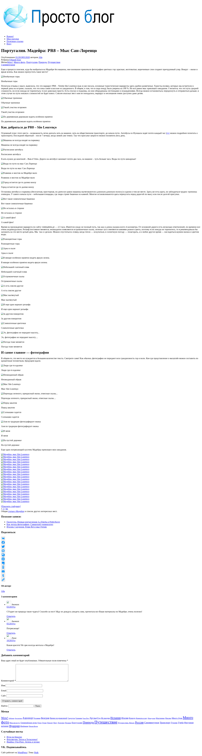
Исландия (105, 718)
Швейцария (24, 726)
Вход (9, 44)
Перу (55, 723)
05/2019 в (11, 624)
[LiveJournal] (101, 555)
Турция (174, 723)
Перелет (50, 723)
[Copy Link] (101, 580)
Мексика (168, 718)
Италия (124, 718)
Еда (99, 718)
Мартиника (160, 718)
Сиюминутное (151, 722)
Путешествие (54, 62)
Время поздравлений (58, 718)
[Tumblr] (101, 575)
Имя (3, 685)
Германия (78, 718)
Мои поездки (13, 39)
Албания (11, 718)
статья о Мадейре (16, 511)
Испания (115, 718)
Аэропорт (28, 718)
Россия (139, 722)
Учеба (181, 722)
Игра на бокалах (14, 737)
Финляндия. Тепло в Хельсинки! (22, 739)
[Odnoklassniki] (101, 567)
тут (168, 133)
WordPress (22, 752)
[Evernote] (101, 563)
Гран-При (86, 718)
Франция (14, 725)
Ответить (11, 616)
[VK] (101, 538)
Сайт (3, 696)
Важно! (10, 36)
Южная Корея (33, 726)
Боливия (37, 718)
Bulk (36, 752)
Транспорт (165, 722)
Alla (40, 57)
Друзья (93, 718)
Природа (42, 62)
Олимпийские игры (28, 723)
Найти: (4, 706)
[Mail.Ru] (101, 551)
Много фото (19, 62)
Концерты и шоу (141, 718)
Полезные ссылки (15, 41)
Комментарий (8, 681)
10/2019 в (11, 640)
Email (3, 690)
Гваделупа (71, 718)
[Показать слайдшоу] (11, 506)
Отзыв (44, 723)
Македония (151, 718)
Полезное (61, 723)
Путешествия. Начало (126, 723)
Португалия (31, 62)
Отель (39, 723)
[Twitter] (101, 547)
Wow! (10, 62)
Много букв (177, 718)
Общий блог (15, 60)
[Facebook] (101, 542)
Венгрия (45, 718)
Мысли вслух (15, 723)
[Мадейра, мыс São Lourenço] (15, 454)
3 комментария (8, 65)
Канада (132, 718)
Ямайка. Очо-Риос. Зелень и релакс (23, 742)
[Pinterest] (101, 559)
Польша (68, 723)
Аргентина (18, 718)
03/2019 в (11, 607)
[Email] (101, 571)
